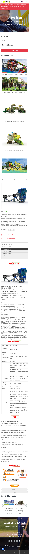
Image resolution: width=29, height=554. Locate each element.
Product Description (6, 249)
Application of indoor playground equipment (14, 150)
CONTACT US (15, 50)
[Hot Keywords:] (26, 40)
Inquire (10, 235)
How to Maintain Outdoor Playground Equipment (14, 92)
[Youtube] (17, 541)
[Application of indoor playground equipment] (14, 136)
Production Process (6, 253)
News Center (11, 536)
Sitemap (18, 546)
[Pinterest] (19, 541)
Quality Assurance (6, 258)
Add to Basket (10, 238)
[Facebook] (9, 541)
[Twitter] (14, 541)
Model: (4, 244)
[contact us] (14, 463)
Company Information (7, 251)
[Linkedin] (12, 541)
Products (19, 532)
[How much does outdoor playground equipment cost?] (14, 166)
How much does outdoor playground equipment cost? (14, 179)
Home (9, 532)
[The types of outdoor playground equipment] (14, 107)
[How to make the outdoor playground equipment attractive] (14, 66)
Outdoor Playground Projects (8, 255)
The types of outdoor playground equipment (14, 121)
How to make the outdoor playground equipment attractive (14, 74)
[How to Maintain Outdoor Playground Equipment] (14, 84)
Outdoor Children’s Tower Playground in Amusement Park (19, 510)
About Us (14, 532)
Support (20, 534)
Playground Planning (12, 534)
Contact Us (18, 536)
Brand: (4, 246)
